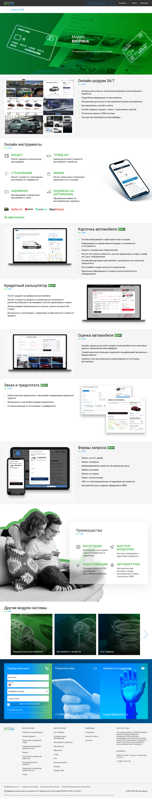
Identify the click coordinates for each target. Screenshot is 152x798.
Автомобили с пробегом (63, 742)
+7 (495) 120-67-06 (123, 761)
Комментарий (13, 699)
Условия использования (30, 787)
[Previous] (6, 634)
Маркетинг (58, 750)
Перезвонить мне (15, 710)
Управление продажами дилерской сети (31, 747)
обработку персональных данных (29, 704)
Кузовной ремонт (60, 762)
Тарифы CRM (59, 771)
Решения (122, 3)
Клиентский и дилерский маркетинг (31, 757)
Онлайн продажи (28, 736)
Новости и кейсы (91, 736)
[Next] (145, 634)
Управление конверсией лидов (31, 741)
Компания (144, 3)
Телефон (10, 683)
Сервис (25, 752)
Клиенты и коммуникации (32, 732)
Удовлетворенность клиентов (30, 763)
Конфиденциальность (11, 787)
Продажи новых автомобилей (60, 737)
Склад (24, 774)
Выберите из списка (16, 691)
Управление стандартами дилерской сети (32, 769)
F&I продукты (59, 746)
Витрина (57, 767)
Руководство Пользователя (49, 787)
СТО (55, 758)
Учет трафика (59, 732)
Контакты (89, 740)
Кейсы (134, 3)
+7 (10, 685)
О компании (89, 732)
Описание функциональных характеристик (75, 787)
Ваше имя (12, 677)
